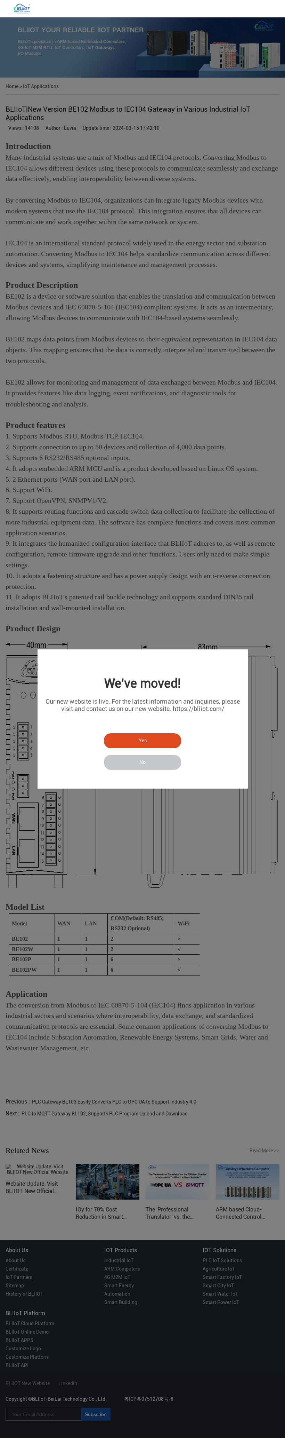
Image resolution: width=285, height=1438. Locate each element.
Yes (143, 740)
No (142, 762)
